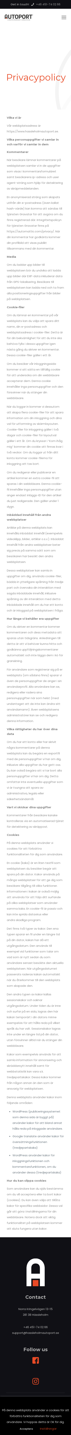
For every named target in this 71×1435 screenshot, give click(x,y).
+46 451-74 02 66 (35, 1327)
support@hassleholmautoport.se (35, 1333)
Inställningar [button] (48, 1429)
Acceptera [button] (26, 1429)
